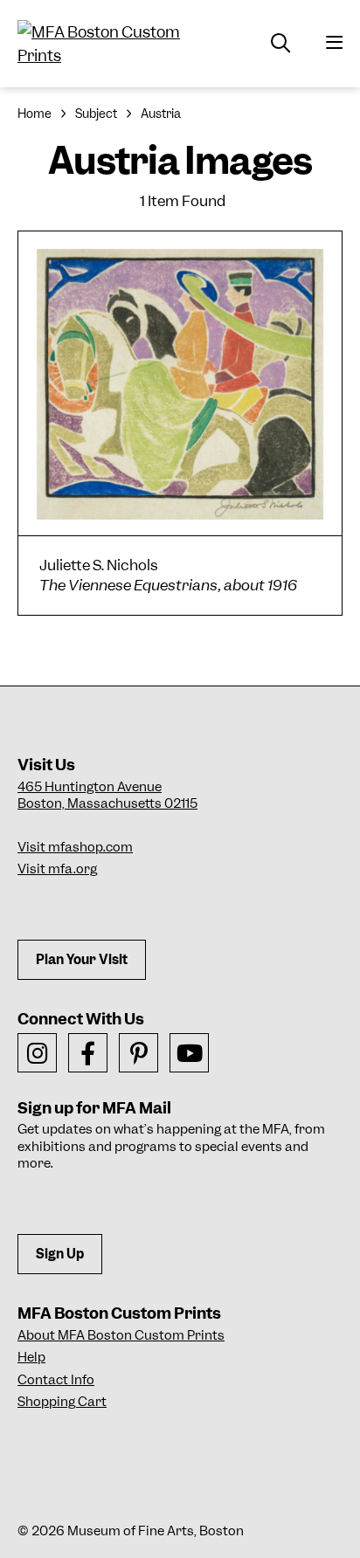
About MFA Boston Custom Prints (121, 1335)
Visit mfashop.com (75, 847)
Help (31, 1357)
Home (34, 113)
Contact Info (55, 1380)
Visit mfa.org (57, 869)
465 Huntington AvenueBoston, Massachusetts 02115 (107, 795)
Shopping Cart (62, 1401)
